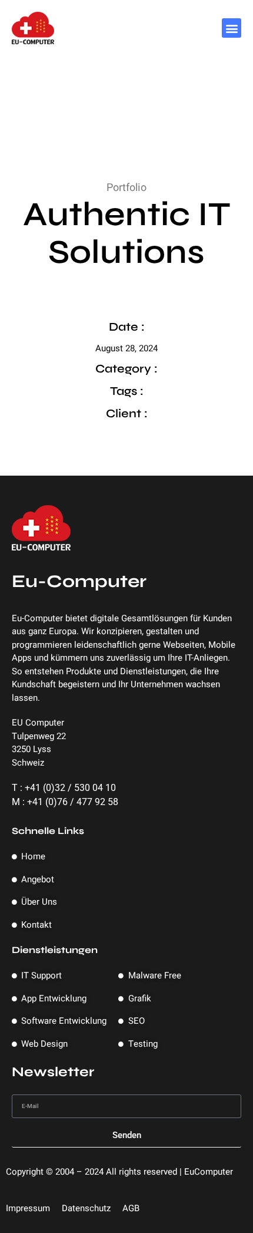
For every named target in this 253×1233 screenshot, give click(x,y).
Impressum (28, 1208)
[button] (231, 28)
